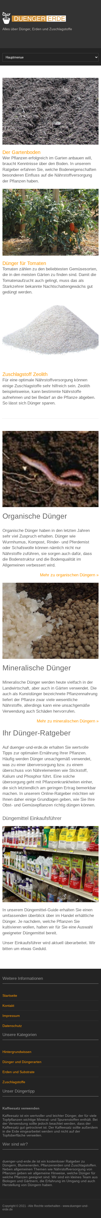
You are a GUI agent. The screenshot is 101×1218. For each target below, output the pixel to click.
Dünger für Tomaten (24, 263)
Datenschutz (12, 1026)
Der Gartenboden (21, 152)
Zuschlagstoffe (13, 1082)
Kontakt (8, 1006)
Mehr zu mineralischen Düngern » (68, 721)
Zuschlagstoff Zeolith (25, 374)
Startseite (9, 995)
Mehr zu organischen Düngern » (69, 575)
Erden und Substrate (18, 1072)
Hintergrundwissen (16, 1052)
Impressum (11, 1016)
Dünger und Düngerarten (21, 1062)
